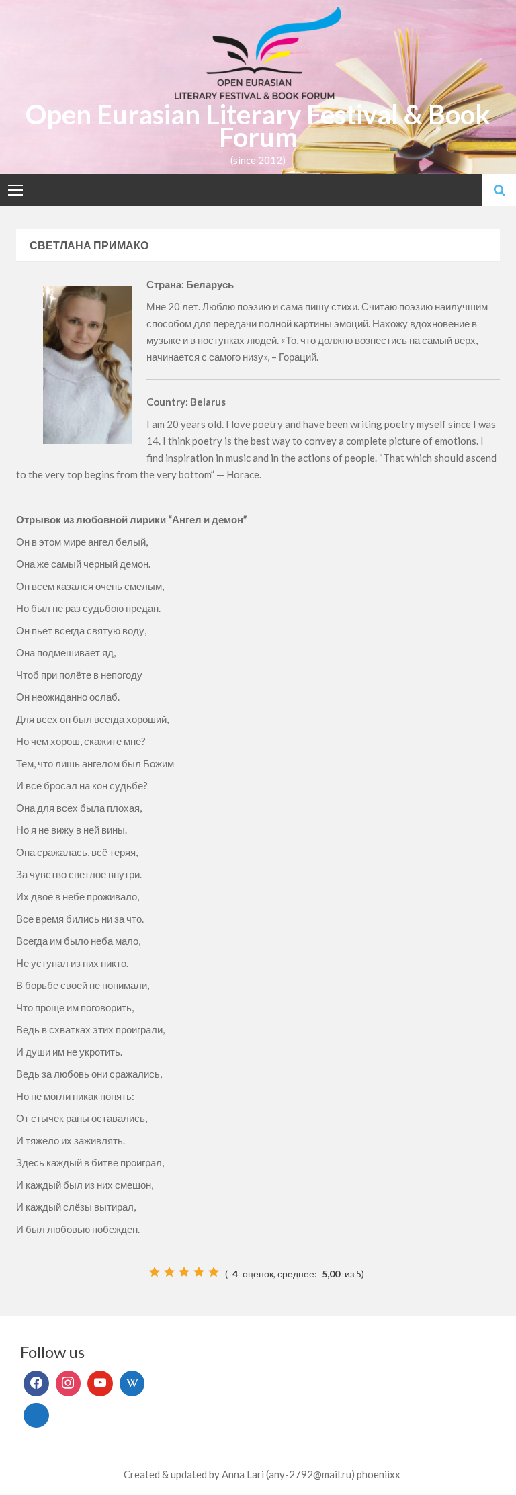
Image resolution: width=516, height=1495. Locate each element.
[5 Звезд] (213, 1272)
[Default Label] (100, 1383)
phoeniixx (378, 1474)
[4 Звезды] (199, 1272)
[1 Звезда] (154, 1272)
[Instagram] (68, 1383)
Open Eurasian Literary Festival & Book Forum (258, 125)
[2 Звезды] (169, 1272)
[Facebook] (36, 1383)
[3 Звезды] (184, 1272)
